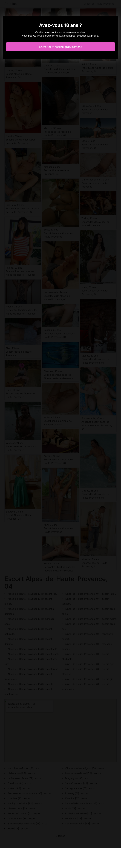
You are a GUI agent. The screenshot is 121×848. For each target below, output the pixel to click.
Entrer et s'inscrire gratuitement (60, 46)
